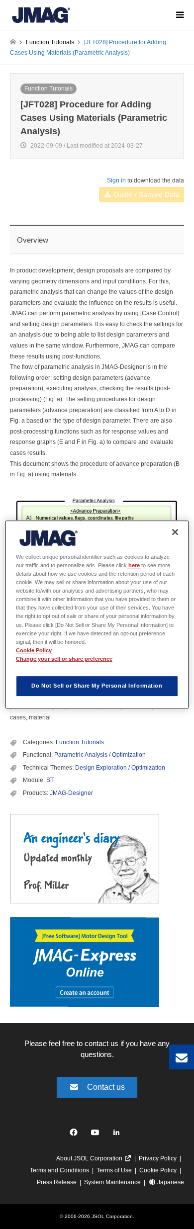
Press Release (57, 1182)
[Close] (175, 532)
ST (50, 780)
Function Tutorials (48, 88)
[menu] (179, 15)
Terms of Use (114, 1170)
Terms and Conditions (59, 1170)
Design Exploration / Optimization (120, 767)
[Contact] (181, 1057)
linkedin (119, 1135)
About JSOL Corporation (90, 1158)
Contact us (106, 1087)
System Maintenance (112, 1182)
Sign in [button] (116, 180)
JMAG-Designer (71, 793)
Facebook (75, 1135)
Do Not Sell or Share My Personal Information (96, 686)
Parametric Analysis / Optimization (100, 754)
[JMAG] (41, 14)
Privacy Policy (158, 1158)
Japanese (170, 1182)
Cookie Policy (158, 1170)
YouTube (97, 1135)
